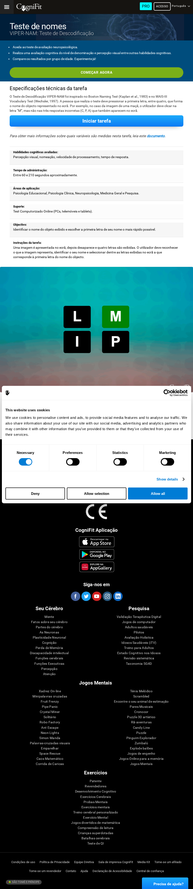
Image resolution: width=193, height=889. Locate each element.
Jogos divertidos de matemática (95, 823)
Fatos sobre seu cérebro (49, 622)
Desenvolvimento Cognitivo (95, 791)
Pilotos (139, 632)
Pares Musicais (141, 707)
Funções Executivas (49, 663)
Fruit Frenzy (50, 701)
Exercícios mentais (95, 807)
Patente (96, 781)
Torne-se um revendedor (45, 871)
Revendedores (95, 786)
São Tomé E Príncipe (25, 882)
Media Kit (143, 862)
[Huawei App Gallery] (96, 567)
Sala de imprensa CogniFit (115, 862)
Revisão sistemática (139, 658)
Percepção (49, 669)
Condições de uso (23, 862)
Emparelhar (50, 748)
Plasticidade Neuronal (49, 637)
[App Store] (96, 542)
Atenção (49, 674)
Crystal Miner (50, 712)
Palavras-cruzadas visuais (50, 743)
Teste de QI (95, 843)
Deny (35, 493)
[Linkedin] (118, 596)
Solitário (50, 717)
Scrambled (141, 696)
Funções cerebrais (49, 658)
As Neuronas (49, 632)
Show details (167, 479)
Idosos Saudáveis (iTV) (138, 643)
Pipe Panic (50, 707)
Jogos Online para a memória (141, 759)
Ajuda (84, 871)
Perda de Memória (49, 648)
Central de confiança (150, 871)
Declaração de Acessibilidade (112, 871)
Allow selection (96, 493)
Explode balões (141, 748)
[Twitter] (86, 596)
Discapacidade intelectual (49, 653)
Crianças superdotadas (95, 833)
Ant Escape (49, 727)
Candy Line (141, 727)
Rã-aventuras (141, 722)
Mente (49, 617)
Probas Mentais (96, 802)
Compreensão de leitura (96, 828)
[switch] (73, 462)
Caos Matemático (49, 759)
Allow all (158, 493)
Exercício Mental (95, 817)
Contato (71, 871)
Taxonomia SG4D (139, 663)
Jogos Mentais (141, 764)
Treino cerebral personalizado (95, 812)
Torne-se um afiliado (167, 862)
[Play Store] (96, 554)
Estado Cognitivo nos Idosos (139, 653)
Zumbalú (141, 743)
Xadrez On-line (50, 691)
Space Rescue (49, 753)
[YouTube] (96, 596)
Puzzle (141, 733)
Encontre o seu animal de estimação (141, 701)
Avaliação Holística (139, 637)
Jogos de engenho (141, 753)
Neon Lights (50, 733)
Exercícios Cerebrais (95, 797)
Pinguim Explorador (141, 738)
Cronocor (141, 712)
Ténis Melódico (141, 691)
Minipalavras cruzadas (49, 696)
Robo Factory (50, 722)
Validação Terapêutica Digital (139, 617)
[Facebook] (75, 596)
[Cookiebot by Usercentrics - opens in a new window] (167, 392)
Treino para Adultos (139, 648)
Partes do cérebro (49, 627)
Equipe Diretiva (84, 862)
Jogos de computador (139, 622)
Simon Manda (49, 738)
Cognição (49, 643)
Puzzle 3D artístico (141, 717)
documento (156, 136)
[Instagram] (107, 596)
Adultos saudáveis (139, 627)
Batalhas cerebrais (95, 838)
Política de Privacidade (55, 862)
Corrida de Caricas (50, 764)
